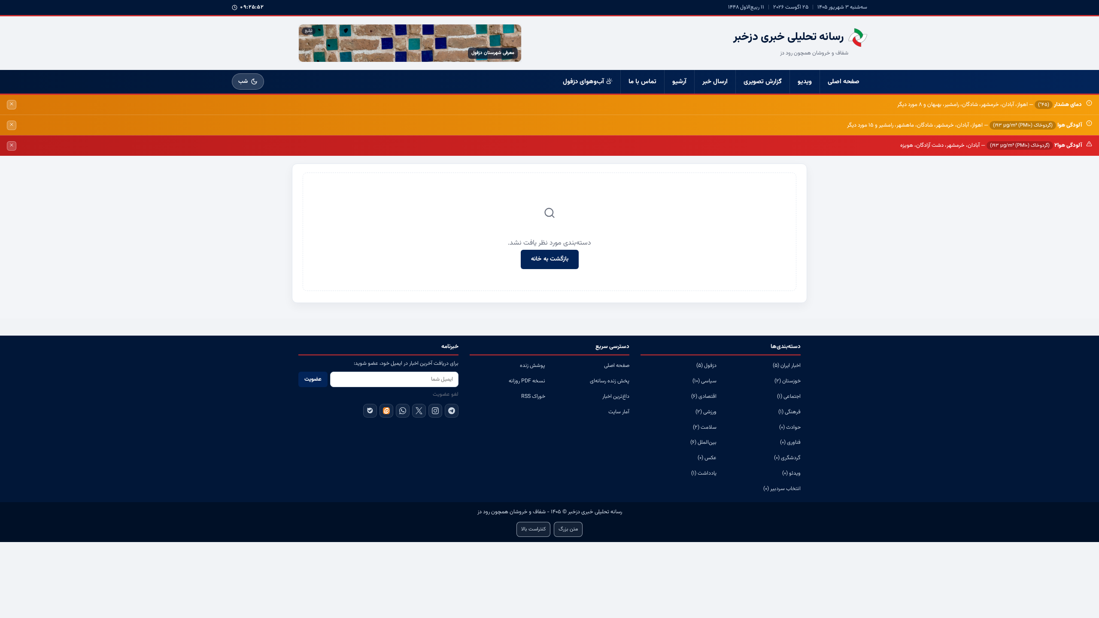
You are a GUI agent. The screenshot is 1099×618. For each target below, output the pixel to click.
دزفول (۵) (706, 365)
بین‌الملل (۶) (703, 442)
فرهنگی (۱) (789, 412)
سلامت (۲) (704, 427)
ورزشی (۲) (705, 412)
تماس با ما (642, 82)
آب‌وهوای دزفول (583, 82)
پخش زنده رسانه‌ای (609, 381)
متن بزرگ (568, 529)
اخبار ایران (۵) (787, 365)
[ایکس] (419, 411)
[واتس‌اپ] (403, 411)
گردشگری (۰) (787, 458)
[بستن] (11, 104)
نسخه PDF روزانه (527, 381)
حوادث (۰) (790, 427)
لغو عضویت (445, 394)
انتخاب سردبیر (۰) (782, 489)
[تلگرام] (451, 411)
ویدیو (805, 82)
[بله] (370, 411)
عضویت (313, 379)
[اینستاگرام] (435, 411)
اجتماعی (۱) (789, 396)
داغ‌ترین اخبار (615, 396)
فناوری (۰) (790, 442)
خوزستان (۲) (787, 381)
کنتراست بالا (533, 529)
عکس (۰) (707, 458)
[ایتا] (386, 411)
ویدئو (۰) (791, 473)
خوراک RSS (533, 396)
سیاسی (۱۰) (704, 381)
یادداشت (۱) (703, 473)
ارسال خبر (715, 82)
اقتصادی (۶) (703, 396)
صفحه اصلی (843, 82)
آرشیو (679, 82)
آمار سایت (618, 412)
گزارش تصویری (763, 82)
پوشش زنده (532, 365)
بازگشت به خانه (549, 259)
